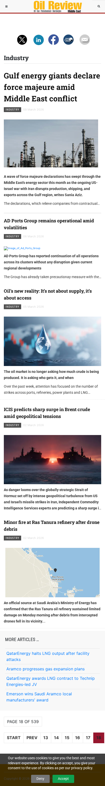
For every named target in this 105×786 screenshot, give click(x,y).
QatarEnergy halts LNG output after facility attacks (47, 656)
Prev (32, 737)
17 (88, 737)
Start (14, 737)
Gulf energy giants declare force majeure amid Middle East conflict (52, 87)
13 (45, 737)
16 (77, 737)
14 (56, 737)
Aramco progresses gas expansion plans (45, 668)
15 (67, 737)
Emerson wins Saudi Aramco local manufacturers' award (39, 696)
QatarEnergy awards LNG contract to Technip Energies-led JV (50, 681)
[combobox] (98, 6)
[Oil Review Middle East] (55, 6)
